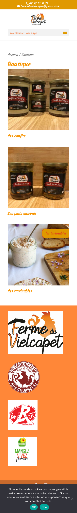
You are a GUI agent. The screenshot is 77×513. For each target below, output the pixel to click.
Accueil (13, 55)
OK (34, 507)
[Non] (72, 499)
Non (44, 507)
